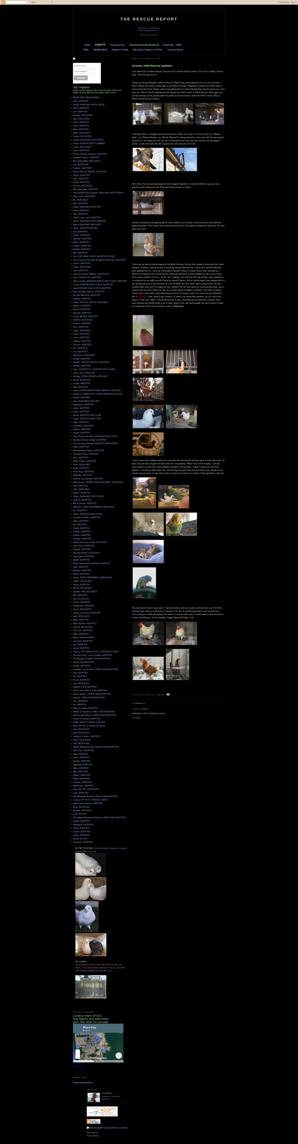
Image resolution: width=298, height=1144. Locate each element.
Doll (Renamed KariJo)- (95, 796)
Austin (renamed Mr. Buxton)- (91, 563)
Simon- (81, 584)
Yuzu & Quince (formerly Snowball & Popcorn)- (99, 260)
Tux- (80, 351)
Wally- (81, 133)
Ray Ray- (82, 313)
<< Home (136, 718)
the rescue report (149, 19)
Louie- (97, 390)
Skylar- (81, 182)
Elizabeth (107, 1093)
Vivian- (89, 143)
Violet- (81, 122)
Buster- (89, 104)
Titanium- (82, 782)
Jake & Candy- (100, 281)
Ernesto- (82, 323)
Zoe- (80, 644)
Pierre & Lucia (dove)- (88, 479)
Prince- (82, 147)
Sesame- (82, 539)
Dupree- (81, 306)
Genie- (81, 408)
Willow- (81, 779)
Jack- (80, 270)
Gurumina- (83, 842)
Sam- (86, 401)
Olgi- (87, 277)
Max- (80, 203)
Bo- (79, 524)
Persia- (82, 609)
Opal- (80, 754)
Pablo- (81, 447)
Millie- (81, 620)
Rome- (81, 757)
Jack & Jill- (90, 690)
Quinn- (81, 150)
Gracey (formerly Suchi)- (90, 542)
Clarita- (81, 528)
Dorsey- (81, 602)
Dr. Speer (153, 271)
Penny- (87, 415)
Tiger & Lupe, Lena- (87, 217)
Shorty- (81, 235)
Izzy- (81, 683)
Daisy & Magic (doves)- (88, 291)
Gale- (92, 288)
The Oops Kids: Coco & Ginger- (92, 655)
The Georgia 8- (91, 658)
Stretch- (81, 831)
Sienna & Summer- (86, 613)
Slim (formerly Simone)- (95, 443)
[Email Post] (167, 694)
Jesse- (81, 828)
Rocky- (80, 839)
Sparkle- (91, 362)
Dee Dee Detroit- (86, 553)
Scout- (81, 337)
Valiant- (88, 140)
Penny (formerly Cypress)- (90, 154)
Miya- (81, 119)
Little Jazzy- (83, 546)
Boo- (87, 161)
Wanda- (81, 397)
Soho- (81, 489)
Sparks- (81, 775)
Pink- (81, 616)
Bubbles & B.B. (85, 687)
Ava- (80, 232)
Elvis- (80, 327)
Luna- (80, 793)
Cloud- (81, 210)
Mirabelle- (82, 475)
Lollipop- (82, 341)
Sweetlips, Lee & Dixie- (95, 669)
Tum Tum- (82, 630)
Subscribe (80, 65)
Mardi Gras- (83, 786)
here (205, 82)
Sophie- (82, 581)
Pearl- (89, 171)
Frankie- (82, 246)
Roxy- (81, 457)
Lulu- (80, 673)
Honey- (92, 577)
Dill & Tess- (83, 750)
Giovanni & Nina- (86, 454)
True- (81, 743)
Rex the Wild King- (86, 295)
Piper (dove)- (98, 482)
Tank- (86, 789)
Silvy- (80, 178)
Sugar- (87, 207)
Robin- (81, 242)
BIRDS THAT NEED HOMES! (86, 97)
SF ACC (155, 277)
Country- (90, 800)
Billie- (80, 768)
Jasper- (81, 433)
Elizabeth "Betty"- (86, 157)
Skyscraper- (83, 556)
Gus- (80, 701)
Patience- (97, 394)
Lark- (81, 733)
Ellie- (80, 387)
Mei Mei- (82, 570)
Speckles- (93, 507)
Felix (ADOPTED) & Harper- (98, 193)
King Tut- (82, 500)
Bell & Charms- (92, 694)
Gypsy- (81, 175)
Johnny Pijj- (83, 662)
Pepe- (81, 422)
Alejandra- (82, 764)
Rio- (80, 200)
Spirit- (81, 521)
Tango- (90, 302)
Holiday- (82, 366)
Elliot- (80, 101)
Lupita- (81, 330)
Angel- (81, 468)
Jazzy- (81, 648)
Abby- (81, 634)
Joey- (94, 369)
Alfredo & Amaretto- (94, 712)
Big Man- (82, 810)
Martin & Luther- (85, 708)
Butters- (81, 493)
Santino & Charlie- (86, 736)
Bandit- (81, 560)
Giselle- (81, 383)
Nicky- (81, 740)
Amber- (81, 821)
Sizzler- (81, 263)
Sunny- (87, 418)
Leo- (80, 111)
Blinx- (80, 129)
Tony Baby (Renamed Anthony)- (99, 817)
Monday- (90, 376)
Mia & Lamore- (85, 503)
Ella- (81, 599)
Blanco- (84, 637)
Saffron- (81, 429)
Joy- (81, 164)
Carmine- (82, 168)
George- (81, 761)
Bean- (89, 726)
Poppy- (82, 267)
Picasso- (82, 344)
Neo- (80, 253)
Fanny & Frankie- (91, 274)
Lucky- (85, 316)
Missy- (82, 380)
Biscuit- (81, 309)
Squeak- (82, 549)
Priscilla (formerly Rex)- (95, 436)
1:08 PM (160, 695)
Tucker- (82, 136)
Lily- (94, 256)
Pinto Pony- (83, 472)
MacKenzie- (84, 355)
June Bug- (83, 641)
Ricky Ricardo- (85, 623)
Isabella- (82, 299)
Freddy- (81, 359)
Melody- (81, 249)
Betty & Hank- (84, 461)
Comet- (93, 284)
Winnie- (82, 588)
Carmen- (82, 627)
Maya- (87, 224)
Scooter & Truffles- (86, 517)
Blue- (80, 771)
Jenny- (85, 228)
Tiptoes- (82, 535)
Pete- (80, 214)
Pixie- (81, 464)
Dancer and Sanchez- (88, 803)
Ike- (80, 676)
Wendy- (81, 666)
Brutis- (81, 574)
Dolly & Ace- (84, 196)
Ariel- (80, 486)
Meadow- (83, 115)
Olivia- (81, 108)
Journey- (89, 697)
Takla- (81, 126)
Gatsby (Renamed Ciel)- (96, 747)
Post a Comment (141, 709)
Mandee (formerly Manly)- (89, 440)
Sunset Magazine (140, 614)
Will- (80, 595)
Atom (162, 713)
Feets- (81, 411)
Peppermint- (83, 606)
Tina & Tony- (84, 373)
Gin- (80, 348)
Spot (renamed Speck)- (88, 450)
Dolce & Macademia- (94, 715)
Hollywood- (83, 824)
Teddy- (88, 514)
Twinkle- (82, 320)
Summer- (82, 239)
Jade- (80, 567)
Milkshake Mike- (85, 189)
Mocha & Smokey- (86, 719)
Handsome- (83, 404)
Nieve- (81, 334)
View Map (77, 1066)
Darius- (89, 221)
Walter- (89, 722)
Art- (80, 704)
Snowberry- (83, 426)
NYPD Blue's (203, 71)
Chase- (88, 496)
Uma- (81, 729)
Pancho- (82, 186)
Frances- (96, 652)
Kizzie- (81, 680)
